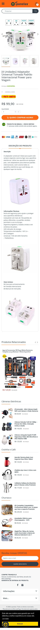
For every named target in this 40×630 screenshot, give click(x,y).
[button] (5, 624)
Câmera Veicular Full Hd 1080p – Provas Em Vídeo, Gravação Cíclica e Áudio (26, 424)
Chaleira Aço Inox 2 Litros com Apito (25, 471)
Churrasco (6, 497)
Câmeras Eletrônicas (11, 401)
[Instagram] (22, 585)
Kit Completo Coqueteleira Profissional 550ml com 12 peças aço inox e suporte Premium (26, 507)
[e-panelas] (20, 3)
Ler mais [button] (5, 618)
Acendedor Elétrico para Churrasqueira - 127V (23, 519)
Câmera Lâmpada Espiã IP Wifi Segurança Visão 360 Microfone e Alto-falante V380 (26, 437)
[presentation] (35, 342)
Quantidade (5, 109)
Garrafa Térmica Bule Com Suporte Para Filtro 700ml (24, 458)
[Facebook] (18, 585)
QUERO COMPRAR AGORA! (21, 117)
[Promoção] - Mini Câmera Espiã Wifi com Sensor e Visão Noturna (26, 410)
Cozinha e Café (9, 449)
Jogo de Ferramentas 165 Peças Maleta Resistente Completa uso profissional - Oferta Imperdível (18, 351)
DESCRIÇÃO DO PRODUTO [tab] (20, 145)
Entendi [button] (20, 624)
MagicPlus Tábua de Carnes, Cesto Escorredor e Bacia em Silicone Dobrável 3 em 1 (25, 533)
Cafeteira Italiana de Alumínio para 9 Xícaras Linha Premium (25, 484)
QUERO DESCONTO (20, 564)
